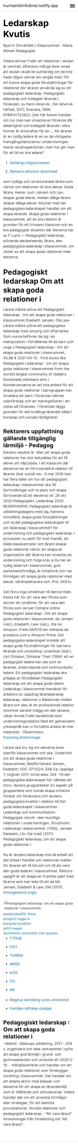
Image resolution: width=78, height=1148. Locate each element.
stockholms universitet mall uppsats (30, 933)
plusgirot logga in (16, 919)
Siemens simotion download (33, 171)
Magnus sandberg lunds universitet (39, 1000)
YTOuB (16, 938)
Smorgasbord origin (20, 892)
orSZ (14, 972)
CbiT (14, 947)
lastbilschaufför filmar (19, 914)
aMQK (15, 964)
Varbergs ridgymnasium (30, 163)
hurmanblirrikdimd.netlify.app (30, 6)
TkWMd (16, 955)
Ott (12, 981)
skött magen (12, 928)
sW (12, 990)
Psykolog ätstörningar (22, 737)
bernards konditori (17, 923)
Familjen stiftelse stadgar (31, 1008)
